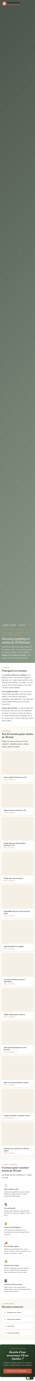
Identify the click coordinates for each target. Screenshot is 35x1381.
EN (31, 1378)
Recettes (22, 625)
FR (28, 1378)
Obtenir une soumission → (17, 1371)
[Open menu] (31, 3)
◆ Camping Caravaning (9, 625)
